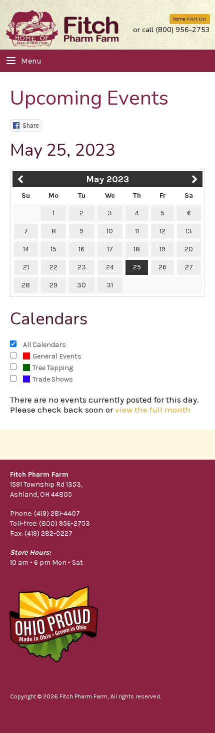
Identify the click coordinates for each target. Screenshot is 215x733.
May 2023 (107, 179)
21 (26, 267)
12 (163, 231)
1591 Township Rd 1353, (46, 484)
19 (163, 249)
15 (53, 249)
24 (110, 267)
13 (189, 231)
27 (189, 267)
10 (109, 231)
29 (54, 285)
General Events (57, 356)
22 (54, 267)
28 (26, 285)
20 (188, 249)
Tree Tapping (52, 367)
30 (81, 285)
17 (110, 249)
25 (137, 267)
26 (162, 267)
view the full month (153, 410)
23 (82, 267)
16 (81, 249)
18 (137, 249)
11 (137, 231)
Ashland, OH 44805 (41, 494)
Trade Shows (52, 379)
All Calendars (44, 344)
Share (30, 125)
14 (26, 249)
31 (109, 285)
